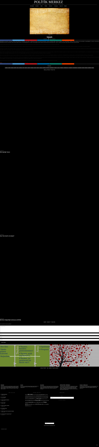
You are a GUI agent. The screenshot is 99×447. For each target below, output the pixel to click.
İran (47, 404)
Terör (38, 402)
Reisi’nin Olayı (3, 402)
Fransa (35, 397)
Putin (33, 400)
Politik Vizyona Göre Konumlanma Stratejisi (7, 411)
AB (26, 394)
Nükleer (42, 398)
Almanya (34, 394)
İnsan (44, 404)
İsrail (26, 405)
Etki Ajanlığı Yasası (5, 152)
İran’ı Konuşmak (3, 397)
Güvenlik (39, 397)
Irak (44, 397)
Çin (37, 404)
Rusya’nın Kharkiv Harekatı (5, 405)
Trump (41, 402)
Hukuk (42, 397)
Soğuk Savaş (46, 400)
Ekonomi (32, 397)
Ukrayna (30, 404)
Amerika (38, 394)
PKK (26, 400)
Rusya (38, 400)
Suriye (31, 402)
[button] (73, 398)
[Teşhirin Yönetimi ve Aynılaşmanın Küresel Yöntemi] (24, 355)
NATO (38, 398)
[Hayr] (74, 355)
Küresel (31, 398)
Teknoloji (34, 402)
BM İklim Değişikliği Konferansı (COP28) (10, 319)
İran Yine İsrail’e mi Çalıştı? (7, 236)
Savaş (42, 400)
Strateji (26, 402)
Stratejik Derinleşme (4, 394)
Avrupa (42, 394)
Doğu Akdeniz (27, 397)
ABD (30, 394)
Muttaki (1, 62)
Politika (30, 400)
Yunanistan (33, 404)
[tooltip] (93, 2)
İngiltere (41, 404)
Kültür (49, 35)
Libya (35, 398)
